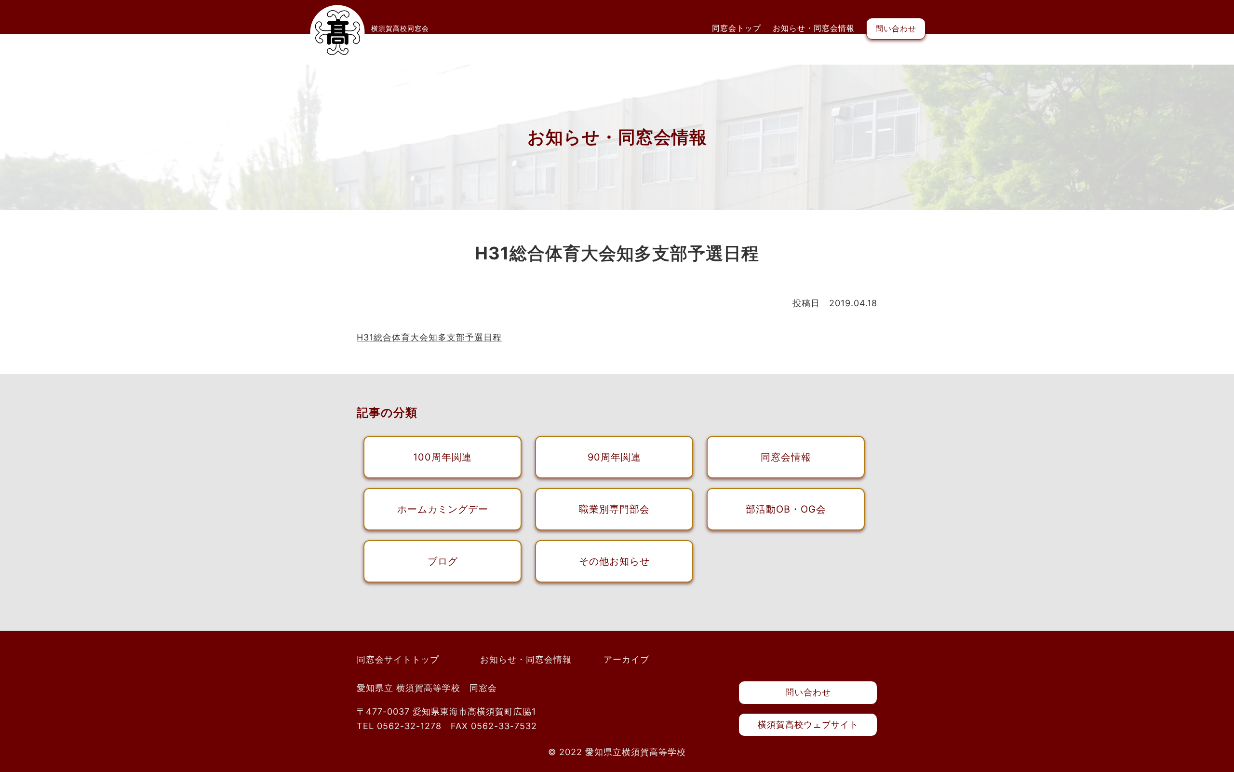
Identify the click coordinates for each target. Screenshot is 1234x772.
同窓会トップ (736, 28)
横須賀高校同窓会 (400, 28)
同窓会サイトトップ (398, 659)
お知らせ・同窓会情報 (814, 28)
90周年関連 (614, 457)
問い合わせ (895, 28)
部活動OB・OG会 (786, 509)
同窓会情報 (786, 457)
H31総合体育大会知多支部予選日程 (429, 337)
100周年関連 (442, 457)
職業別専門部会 (614, 509)
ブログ (443, 561)
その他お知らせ (614, 561)
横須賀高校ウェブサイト (808, 724)
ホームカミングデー (442, 509)
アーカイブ (626, 659)
